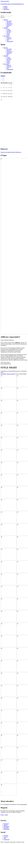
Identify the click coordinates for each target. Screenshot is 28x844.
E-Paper (5, 7)
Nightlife (6, 27)
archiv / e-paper (4, 814)
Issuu (5, 838)
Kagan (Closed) (10, 374)
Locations (9, 30)
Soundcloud (6, 839)
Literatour (9, 25)
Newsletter (6, 827)
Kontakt (5, 6)
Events (8, 29)
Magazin (6, 19)
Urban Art (9, 38)
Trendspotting (10, 41)
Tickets (8, 34)
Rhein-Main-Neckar (9, 4)
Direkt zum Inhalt (5, 1)
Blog (8, 26)
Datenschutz (6, 829)
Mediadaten (6, 9)
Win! (8, 40)
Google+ (6, 836)
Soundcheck (9, 23)
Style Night (3, 374)
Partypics (9, 32)
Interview (9, 22)
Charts (8, 33)
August (3, 76)
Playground (6, 36)
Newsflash (9, 21)
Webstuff (9, 37)
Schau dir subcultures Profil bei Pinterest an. (11, 152)
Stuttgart (16, 4)
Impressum (6, 823)
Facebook (6, 835)
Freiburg (3, 4)
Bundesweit (21, 4)
